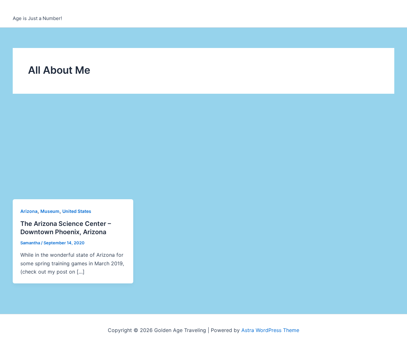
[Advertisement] (203, 151)
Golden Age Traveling (55, 10)
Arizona (29, 211)
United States (76, 211)
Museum (49, 211)
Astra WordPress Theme (270, 330)
